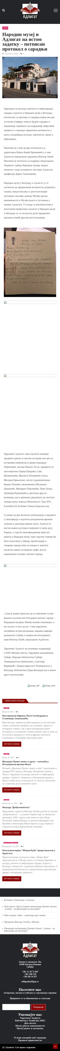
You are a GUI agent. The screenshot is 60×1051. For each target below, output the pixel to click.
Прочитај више (12, 744)
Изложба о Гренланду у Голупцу (19, 900)
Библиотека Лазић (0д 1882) (30, 1020)
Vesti (5, 28)
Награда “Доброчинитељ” (16, 807)
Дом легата (30, 1023)
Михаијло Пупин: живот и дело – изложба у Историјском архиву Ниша (25, 763)
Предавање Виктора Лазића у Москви (21, 922)
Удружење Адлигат (30, 1018)
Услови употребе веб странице (30, 1037)
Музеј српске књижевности (30, 1026)
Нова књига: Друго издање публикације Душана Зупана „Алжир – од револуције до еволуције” (30, 907)
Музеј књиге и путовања (30, 1028)
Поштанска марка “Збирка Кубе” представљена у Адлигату (28, 851)
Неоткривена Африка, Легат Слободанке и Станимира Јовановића (25, 717)
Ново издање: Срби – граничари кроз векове (25, 915)
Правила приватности (30, 1040)
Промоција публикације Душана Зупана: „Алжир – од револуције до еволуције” (29, 929)
